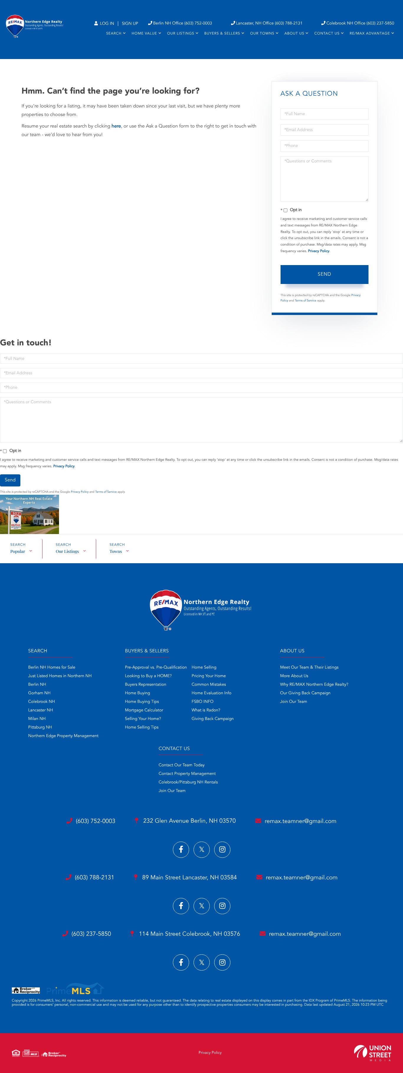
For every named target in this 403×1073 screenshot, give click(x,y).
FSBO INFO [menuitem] (203, 702)
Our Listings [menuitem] (180, 33)
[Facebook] (181, 850)
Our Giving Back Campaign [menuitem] (305, 693)
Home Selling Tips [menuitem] (142, 728)
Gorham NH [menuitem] (39, 693)
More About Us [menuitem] (294, 676)
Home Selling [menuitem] (204, 668)
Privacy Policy (318, 251)
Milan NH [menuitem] (37, 719)
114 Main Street (188, 934)
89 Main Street (189, 878)
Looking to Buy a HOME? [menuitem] (148, 676)
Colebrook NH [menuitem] (41, 702)
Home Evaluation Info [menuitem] (212, 693)
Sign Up (130, 24)
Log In (106, 24)
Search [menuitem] (114, 33)
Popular (17, 551)
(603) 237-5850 (91, 934)
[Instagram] (222, 850)
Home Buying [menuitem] (137, 693)
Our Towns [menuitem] (262, 33)
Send (324, 274)
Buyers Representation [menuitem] (145, 685)
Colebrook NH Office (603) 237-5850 (360, 24)
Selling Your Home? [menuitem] (143, 719)
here (116, 126)
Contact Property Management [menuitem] (187, 774)
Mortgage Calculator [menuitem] (144, 710)
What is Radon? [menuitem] (206, 710)
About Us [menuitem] (294, 33)
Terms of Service (305, 300)
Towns (115, 551)
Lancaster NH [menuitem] (40, 710)
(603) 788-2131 (94, 878)
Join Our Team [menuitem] (293, 702)
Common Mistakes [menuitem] (209, 685)
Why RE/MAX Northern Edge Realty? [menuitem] (314, 685)
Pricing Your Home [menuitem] (209, 676)
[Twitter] (202, 850)
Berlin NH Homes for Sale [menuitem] (52, 668)
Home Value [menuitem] (144, 33)
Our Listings (67, 551)
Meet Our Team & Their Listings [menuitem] (309, 668)
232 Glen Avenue (189, 821)
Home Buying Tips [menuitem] (142, 702)
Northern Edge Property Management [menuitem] (63, 736)
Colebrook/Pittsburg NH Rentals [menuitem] (188, 782)
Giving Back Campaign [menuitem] (213, 719)
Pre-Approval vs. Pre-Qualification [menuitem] (156, 668)
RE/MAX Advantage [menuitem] (370, 33)
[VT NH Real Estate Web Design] (372, 1053)
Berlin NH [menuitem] (37, 685)
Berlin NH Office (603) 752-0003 (182, 24)
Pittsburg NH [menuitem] (40, 728)
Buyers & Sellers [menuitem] (222, 33)
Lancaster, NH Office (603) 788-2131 (269, 24)
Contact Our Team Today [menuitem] (182, 765)
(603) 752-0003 (95, 821)
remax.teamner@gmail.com (300, 821)
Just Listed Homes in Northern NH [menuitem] (60, 676)
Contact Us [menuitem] (327, 33)
